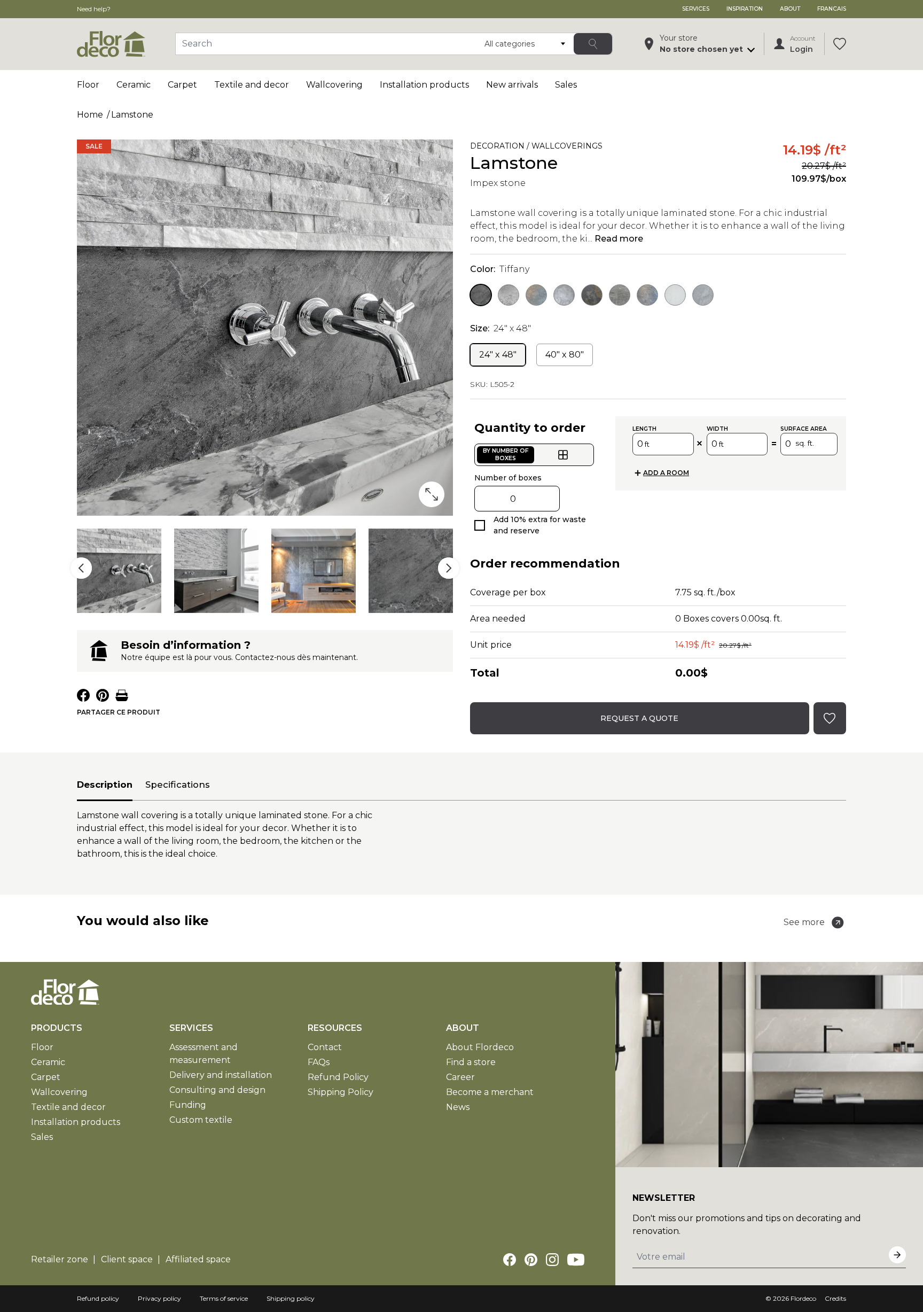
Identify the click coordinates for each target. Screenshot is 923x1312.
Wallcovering (334, 85)
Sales (566, 85)
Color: (499, 269)
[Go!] (593, 44)
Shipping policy (291, 1298)
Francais (831, 8)
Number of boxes (508, 478)
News (458, 1107)
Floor (88, 85)
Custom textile (200, 1120)
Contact (325, 1047)
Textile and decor (251, 85)
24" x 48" (498, 355)
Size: (500, 328)
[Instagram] (552, 1259)
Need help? (94, 9)
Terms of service (224, 1298)
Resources (335, 1028)
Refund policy (98, 1298)
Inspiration (744, 8)
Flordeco (803, 1298)
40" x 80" (564, 355)
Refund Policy (338, 1077)
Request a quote (639, 718)
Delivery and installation (220, 1075)
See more (804, 922)
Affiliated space (198, 1259)
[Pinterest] (531, 1259)
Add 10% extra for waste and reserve (540, 525)
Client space (127, 1259)
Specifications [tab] (177, 784)
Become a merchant (490, 1092)
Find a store (471, 1062)
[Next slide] (448, 568)
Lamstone (132, 115)
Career (460, 1077)
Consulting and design (217, 1090)
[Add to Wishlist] (617, 148)
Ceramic (133, 85)
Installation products (424, 85)
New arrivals (512, 85)
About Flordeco (480, 1047)
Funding (187, 1105)
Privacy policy (159, 1298)
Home (90, 115)
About (790, 8)
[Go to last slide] (81, 568)
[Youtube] (575, 1259)
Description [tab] (104, 784)
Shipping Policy (340, 1092)
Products (56, 1028)
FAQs (319, 1062)
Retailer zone (59, 1259)
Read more (619, 239)
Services (695, 8)
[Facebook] (509, 1259)
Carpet (182, 85)
